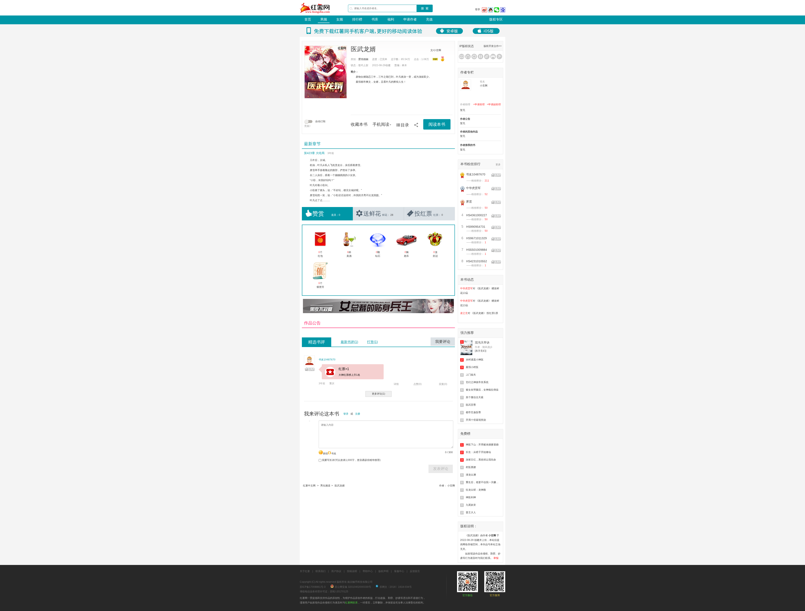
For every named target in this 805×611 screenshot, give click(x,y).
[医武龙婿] (325, 72)
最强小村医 (472, 367)
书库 (374, 19)
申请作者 (410, 19)
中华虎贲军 (473, 188)
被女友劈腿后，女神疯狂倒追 (482, 389)
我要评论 (442, 342)
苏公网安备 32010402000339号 (353, 586)
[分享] (416, 123)
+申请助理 (479, 104)
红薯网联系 (351, 602)
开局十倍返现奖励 (476, 419)
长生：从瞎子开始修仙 (478, 452)
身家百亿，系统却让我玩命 (481, 459)
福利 (390, 19)
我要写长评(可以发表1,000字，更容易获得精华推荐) (350, 460)
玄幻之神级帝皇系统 (477, 382)
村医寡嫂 (471, 467)
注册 (357, 413)
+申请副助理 (494, 104)
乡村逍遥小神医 (474, 359)
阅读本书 (436, 124)
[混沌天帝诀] (466, 347)
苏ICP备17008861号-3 (313, 586)
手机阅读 (381, 124)
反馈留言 (415, 571)
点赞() (417, 384)
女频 (339, 19)
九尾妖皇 (471, 504)
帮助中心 (368, 571)
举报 (496, 558)
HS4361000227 (476, 215)
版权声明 (383, 571)
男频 (323, 19)
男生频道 (325, 485)
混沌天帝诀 (482, 342)
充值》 (308, 126)
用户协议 (336, 571)
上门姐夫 (471, 374)
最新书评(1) (349, 342)
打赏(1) (372, 342)
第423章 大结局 (314, 153)
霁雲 (469, 201)
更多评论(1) (378, 393)
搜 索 (424, 8)
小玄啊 (451, 485)
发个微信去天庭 (474, 397)
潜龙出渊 (471, 474)
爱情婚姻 (363, 59)
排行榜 (357, 19)
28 (391, 215)
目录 (405, 125)
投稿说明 (352, 571)
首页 (307, 19)
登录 (477, 9)
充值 (429, 19)
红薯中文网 (309, 485)
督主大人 (471, 512)
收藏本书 (359, 124)
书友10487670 (327, 359)
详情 (396, 384)
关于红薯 (305, 571)
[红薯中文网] (315, 14)
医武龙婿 (340, 485)
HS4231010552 (476, 261)
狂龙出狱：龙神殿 (476, 489)
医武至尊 (471, 404)
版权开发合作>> (493, 46)
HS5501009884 (476, 249)
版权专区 (496, 19)
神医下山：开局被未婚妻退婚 (482, 444)
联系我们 (321, 571)
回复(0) (443, 384)
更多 (498, 164)
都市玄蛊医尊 (473, 412)
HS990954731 (475, 226)
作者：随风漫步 (483, 347)
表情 (325, 453)
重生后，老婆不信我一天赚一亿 (483, 482)
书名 (333, 453)
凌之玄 (464, 309)
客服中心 (399, 571)
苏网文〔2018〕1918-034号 (396, 586)
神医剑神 (471, 497)
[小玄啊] (465, 85)
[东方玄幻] (480, 350)
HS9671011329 (476, 238)
